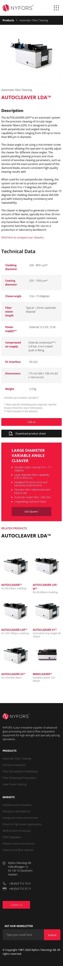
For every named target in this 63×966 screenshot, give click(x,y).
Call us (32, 422)
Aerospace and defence (16, 811)
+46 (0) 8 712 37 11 (20, 888)
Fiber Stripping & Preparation (19, 778)
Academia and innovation (17, 805)
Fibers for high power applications (22, 824)
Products (8, 20)
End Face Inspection (14, 765)
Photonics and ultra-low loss (18, 843)
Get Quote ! (31, 511)
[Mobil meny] (56, 7)
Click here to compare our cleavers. (22, 237)
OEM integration (12, 837)
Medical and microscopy (17, 830)
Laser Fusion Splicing (14, 784)
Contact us (16, 905)
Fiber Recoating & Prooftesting (20, 771)
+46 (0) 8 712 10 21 (20, 883)
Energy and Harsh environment (20, 818)
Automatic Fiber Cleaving (17, 758)
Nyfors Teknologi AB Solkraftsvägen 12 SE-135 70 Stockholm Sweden (20, 868)
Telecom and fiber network (18, 850)
